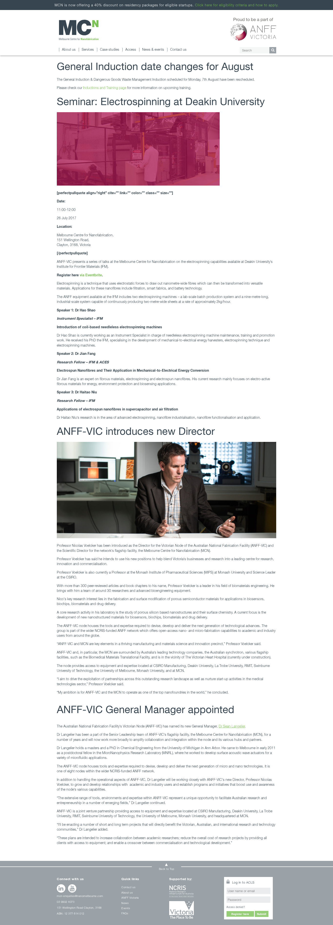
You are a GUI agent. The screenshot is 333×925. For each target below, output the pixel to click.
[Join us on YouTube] (72, 888)
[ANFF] (253, 28)
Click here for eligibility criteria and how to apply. (237, 5)
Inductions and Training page (104, 88)
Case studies (109, 49)
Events (125, 908)
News (124, 903)
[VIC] (193, 911)
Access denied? (235, 906)
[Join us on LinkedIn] (61, 888)
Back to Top (166, 868)
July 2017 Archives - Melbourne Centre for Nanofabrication (79, 30)
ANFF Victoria (130, 897)
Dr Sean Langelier (232, 726)
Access (130, 49)
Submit (261, 913)
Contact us (178, 49)
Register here (240, 914)
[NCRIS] (193, 893)
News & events (153, 49)
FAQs (124, 913)
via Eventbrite (91, 275)
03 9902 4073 (65, 901)
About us (69, 49)
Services (88, 49)
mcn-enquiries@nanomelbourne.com (80, 895)
